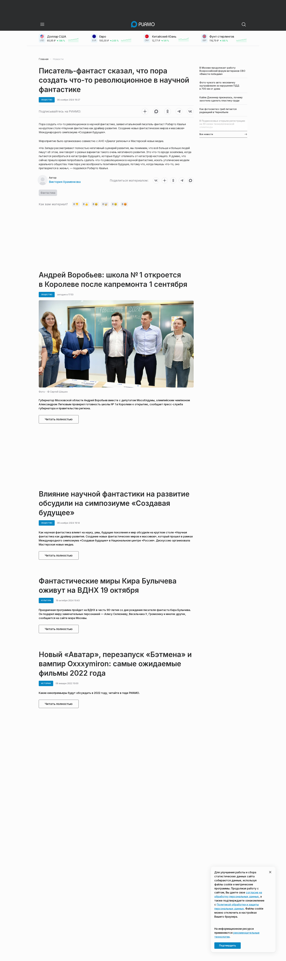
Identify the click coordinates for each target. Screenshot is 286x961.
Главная (43, 59)
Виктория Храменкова (65, 182)
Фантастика (48, 192)
